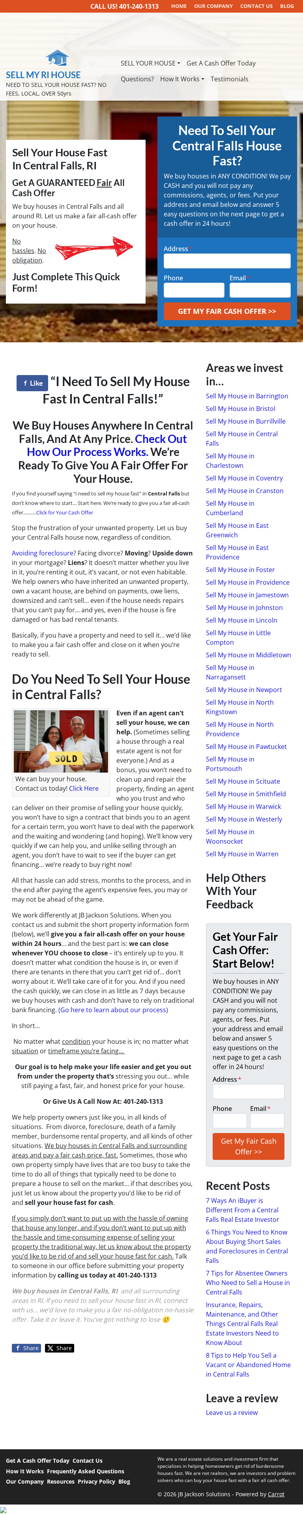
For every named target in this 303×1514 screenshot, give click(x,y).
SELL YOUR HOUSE (148, 63)
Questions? (137, 79)
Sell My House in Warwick (243, 806)
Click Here (84, 788)
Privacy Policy (96, 1481)
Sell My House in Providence (248, 582)
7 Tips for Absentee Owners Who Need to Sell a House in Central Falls (248, 1282)
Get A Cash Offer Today (221, 63)
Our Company (25, 1481)
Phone (173, 278)
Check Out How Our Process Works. (107, 445)
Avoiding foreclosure (42, 553)
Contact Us (88, 1460)
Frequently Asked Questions (85, 1471)
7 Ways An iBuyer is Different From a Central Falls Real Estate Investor (242, 1210)
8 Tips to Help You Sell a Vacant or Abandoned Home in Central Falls (248, 1365)
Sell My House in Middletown (248, 655)
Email (240, 278)
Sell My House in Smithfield (246, 794)
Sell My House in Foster (240, 569)
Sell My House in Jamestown (247, 595)
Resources (61, 1481)
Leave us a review (232, 1412)
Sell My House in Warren (242, 854)
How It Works (180, 79)
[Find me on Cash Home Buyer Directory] (151, 1509)
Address (178, 248)
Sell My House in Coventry (244, 478)
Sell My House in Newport (244, 689)
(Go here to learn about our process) (113, 1010)
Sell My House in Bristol (240, 408)
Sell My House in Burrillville (246, 421)
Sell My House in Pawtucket (246, 746)
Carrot (276, 1494)
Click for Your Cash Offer (64, 512)
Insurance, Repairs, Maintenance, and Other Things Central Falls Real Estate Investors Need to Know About (242, 1323)
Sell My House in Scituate (243, 781)
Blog (124, 1481)
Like (36, 383)
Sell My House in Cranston (245, 490)
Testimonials (230, 79)
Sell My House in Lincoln (241, 620)
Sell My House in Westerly (244, 819)
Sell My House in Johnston (244, 607)
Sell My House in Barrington (247, 396)
